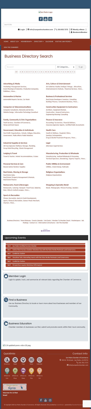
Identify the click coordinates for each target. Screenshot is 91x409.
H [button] (35, 72)
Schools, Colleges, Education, (31, 133)
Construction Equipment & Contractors (61, 107)
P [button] (52, 72)
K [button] (41, 72)
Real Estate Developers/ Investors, (57, 99)
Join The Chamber (62, 223)
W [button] (68, 72)
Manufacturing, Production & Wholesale (62, 153)
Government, (7, 135)
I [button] (37, 72)
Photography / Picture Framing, (61, 188)
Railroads (65, 167)
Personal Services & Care (13, 164)
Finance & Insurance (54, 120)
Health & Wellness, (52, 133)
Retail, (48, 188)
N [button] (48, 72)
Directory (38, 42)
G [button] (33, 72)
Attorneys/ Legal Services (54, 146)
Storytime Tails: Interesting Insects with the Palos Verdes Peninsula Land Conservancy (41, 257)
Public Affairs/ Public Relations (23, 135)
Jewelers (75, 188)
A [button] (20, 72)
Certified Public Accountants (75, 125)
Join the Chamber (11, 47)
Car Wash (26, 99)
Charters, (6, 203)
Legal (48, 143)
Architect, (49, 110)
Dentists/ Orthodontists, (54, 135)
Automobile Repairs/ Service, (13, 99)
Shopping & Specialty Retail (57, 185)
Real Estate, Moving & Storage (15, 172)
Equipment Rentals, (59, 110)
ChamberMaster (76, 405)
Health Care (50, 130)
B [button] (22, 72)
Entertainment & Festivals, (55, 89)
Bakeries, (38, 188)
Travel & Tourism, (9, 156)
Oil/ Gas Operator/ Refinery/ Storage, (15, 146)
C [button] (24, 72)
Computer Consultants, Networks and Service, (18, 110)
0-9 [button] (16, 72)
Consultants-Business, (66, 102)
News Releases (26, 220)
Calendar (49, 42)
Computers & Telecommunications (17, 107)
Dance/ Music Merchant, (31, 200)
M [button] (45, 72)
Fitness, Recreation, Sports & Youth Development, (20, 198)
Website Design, (8, 112)
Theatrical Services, (70, 89)
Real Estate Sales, (9, 175)
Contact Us (33, 223)
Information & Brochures (46, 223)
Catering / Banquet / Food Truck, (23, 188)
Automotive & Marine (12, 96)
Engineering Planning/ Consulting (57, 114)
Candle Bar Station (19, 253)
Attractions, (78, 87)
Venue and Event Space (11, 125)
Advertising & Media (11, 84)
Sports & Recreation (11, 195)
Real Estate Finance (9, 180)
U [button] (63, 72)
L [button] (43, 72)
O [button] (50, 72)
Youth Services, (8, 123)
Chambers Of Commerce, (22, 123)
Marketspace (75, 220)
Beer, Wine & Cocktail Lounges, (13, 190)
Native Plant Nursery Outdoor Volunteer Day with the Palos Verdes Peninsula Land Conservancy (44, 249)
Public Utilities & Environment (58, 164)
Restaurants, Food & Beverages (15, 185)
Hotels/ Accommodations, (24, 156)
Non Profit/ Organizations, (12, 133)
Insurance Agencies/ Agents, (55, 125)
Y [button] (72, 72)
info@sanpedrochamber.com (78, 365)
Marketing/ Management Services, (15, 87)
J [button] (39, 72)
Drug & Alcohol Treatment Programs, (58, 138)
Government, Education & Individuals (18, 130)
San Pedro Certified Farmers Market (24, 245)
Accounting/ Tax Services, (54, 123)
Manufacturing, (51, 156)
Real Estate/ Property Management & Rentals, (19, 177)
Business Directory (13, 220)
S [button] (59, 72)
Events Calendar (37, 220)
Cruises (35, 156)
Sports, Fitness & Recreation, (13, 200)
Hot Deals (47, 220)
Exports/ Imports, (74, 159)
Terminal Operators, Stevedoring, (57, 159)
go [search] (82, 67)
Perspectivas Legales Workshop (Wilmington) (27, 264)
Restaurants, (7, 188)
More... (13, 91)
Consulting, (73, 99)
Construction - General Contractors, (58, 112)
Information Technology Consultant (26, 112)
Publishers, (7, 91)
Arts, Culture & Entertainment (58, 84)
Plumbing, (32, 146)
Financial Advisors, (70, 123)
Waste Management (26, 148)
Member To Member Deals (61, 220)
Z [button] (74, 72)
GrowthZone (60, 405)
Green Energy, (57, 167)
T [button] (61, 72)
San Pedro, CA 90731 (74, 360)
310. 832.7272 (83, 363)
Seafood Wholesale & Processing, (68, 156)
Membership (26, 42)
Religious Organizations (55, 172)
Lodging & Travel (10, 153)
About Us (14, 42)
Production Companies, (31, 89)
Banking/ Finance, (52, 102)
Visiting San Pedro (63, 42)
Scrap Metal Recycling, (11, 148)
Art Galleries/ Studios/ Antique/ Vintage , (59, 87)
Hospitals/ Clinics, (65, 133)
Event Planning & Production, (13, 89)
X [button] (70, 72)
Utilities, (49, 167)
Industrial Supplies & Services (15, 143)
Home (6, 42)
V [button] (65, 72)
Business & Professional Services (59, 96)
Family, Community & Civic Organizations (19, 120)
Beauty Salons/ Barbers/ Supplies (14, 167)
